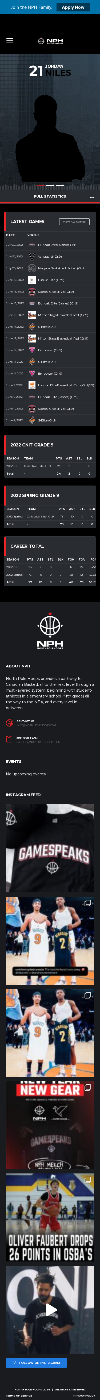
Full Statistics (50, 196)
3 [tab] (60, 185)
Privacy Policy (84, 1395)
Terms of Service (18, 1395)
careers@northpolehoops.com (39, 742)
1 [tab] (41, 185)
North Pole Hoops (28, 1389)
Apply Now (73, 7)
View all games (74, 221)
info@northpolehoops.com (36, 725)
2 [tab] (50, 185)
